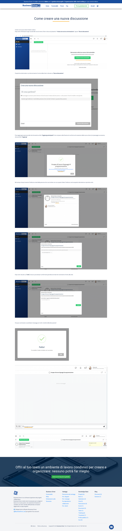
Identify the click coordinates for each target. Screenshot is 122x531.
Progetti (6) (81, 494)
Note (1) (80, 496)
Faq (67, 6)
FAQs (47, 496)
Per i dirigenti (65, 496)
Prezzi (62, 6)
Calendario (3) (82, 499)
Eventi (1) (80, 506)
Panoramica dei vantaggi (68, 494)
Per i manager (66, 499)
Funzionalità (54, 6)
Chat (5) (80, 501)
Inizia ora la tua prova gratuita (61, 477)
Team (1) (80, 510)
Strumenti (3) (98, 494)
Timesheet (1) (82, 515)
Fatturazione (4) (82, 503)
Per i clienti (65, 506)
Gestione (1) (98, 496)
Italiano (34, 526)
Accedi (93, 6)
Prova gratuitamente (81, 6)
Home (47, 6)
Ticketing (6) (81, 513)
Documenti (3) (82, 508)
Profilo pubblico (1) (83, 517)
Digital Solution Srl (72, 526)
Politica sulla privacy (42, 526)
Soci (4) (80, 520)
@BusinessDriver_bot (19, 511)
